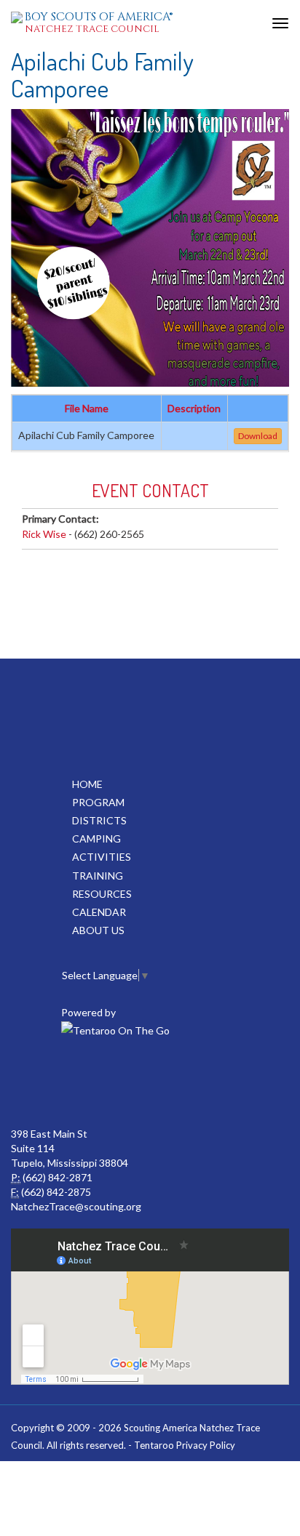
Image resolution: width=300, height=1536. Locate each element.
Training (97, 875)
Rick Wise (44, 534)
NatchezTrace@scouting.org (76, 1206)
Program (98, 802)
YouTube (148, 1083)
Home (87, 784)
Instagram (212, 1083)
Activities (101, 857)
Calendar (99, 912)
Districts (99, 820)
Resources (102, 894)
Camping (96, 838)
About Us (98, 930)
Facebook (84, 1083)
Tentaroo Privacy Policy (184, 1445)
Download (257, 435)
